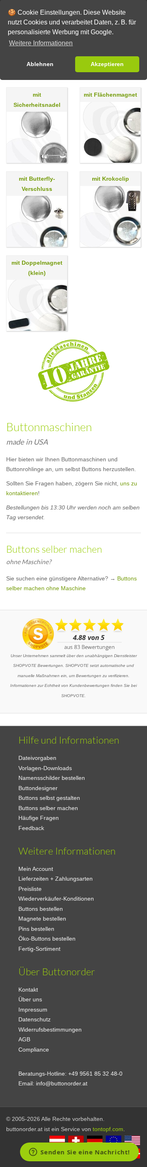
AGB (24, 1039)
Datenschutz (34, 1019)
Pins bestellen (36, 929)
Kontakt (28, 989)
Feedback (31, 828)
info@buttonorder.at (61, 1083)
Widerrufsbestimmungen (50, 1029)
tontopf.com (108, 1129)
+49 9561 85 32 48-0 (95, 1073)
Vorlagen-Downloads (45, 768)
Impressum (32, 1009)
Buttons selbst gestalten (49, 798)
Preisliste (30, 889)
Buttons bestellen (40, 909)
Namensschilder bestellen (51, 778)
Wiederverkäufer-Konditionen (56, 898)
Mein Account (35, 869)
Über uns (30, 999)
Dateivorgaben (37, 758)
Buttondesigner (38, 788)
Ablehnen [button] (40, 64)
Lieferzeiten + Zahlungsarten (55, 878)
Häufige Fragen (38, 818)
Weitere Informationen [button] (41, 43)
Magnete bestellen (42, 918)
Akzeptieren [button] (107, 64)
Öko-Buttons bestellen (47, 938)
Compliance (33, 1049)
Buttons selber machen (48, 808)
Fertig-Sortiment (39, 949)
